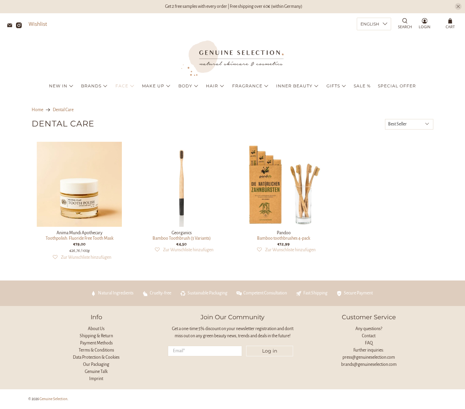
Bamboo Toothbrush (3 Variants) (182, 238)
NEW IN (58, 85)
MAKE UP (153, 85)
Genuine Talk (96, 371)
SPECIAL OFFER (397, 85)
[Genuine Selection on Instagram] (20, 26)
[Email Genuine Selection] (11, 26)
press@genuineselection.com (368, 357)
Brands (91, 85)
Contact (368, 336)
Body (185, 85)
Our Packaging (96, 364)
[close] (458, 6)
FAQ (369, 343)
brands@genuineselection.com (369, 364)
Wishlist (38, 23)
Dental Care (63, 109)
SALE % (362, 85)
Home (37, 109)
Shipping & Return (96, 336)
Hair (212, 85)
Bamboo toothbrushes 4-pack (283, 238)
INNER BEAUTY (294, 85)
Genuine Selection (53, 399)
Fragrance (247, 85)
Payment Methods (96, 343)
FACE (121, 85)
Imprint (96, 378)
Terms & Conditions (96, 350)
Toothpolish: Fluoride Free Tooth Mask (79, 238)
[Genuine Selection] (232, 58)
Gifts (333, 85)
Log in (269, 351)
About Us (96, 328)
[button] (82, 257)
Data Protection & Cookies (96, 357)
